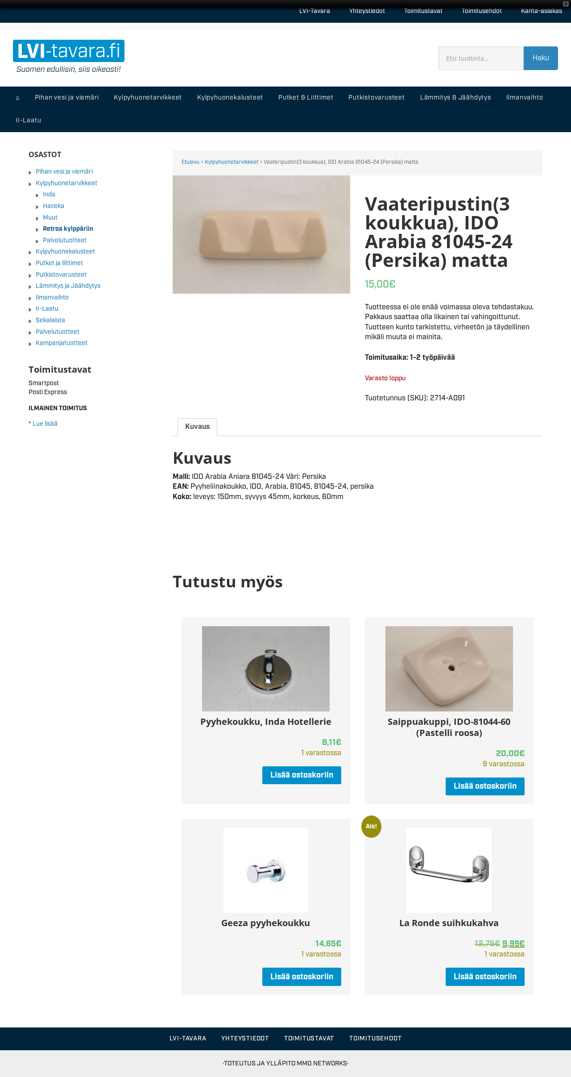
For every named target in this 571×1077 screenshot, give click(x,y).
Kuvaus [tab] (197, 427)
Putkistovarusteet (61, 275)
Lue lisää (45, 424)
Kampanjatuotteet (61, 343)
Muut (50, 218)
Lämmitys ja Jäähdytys (68, 286)
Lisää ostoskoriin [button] (301, 775)
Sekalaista (50, 320)
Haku (541, 58)
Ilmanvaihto (52, 298)
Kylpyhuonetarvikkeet (231, 162)
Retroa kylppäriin (68, 229)
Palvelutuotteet (65, 241)
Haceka (53, 206)
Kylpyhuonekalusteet (65, 252)
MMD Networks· (322, 1063)
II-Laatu (47, 309)
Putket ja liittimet (59, 263)
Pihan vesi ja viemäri (64, 172)
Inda (49, 195)
